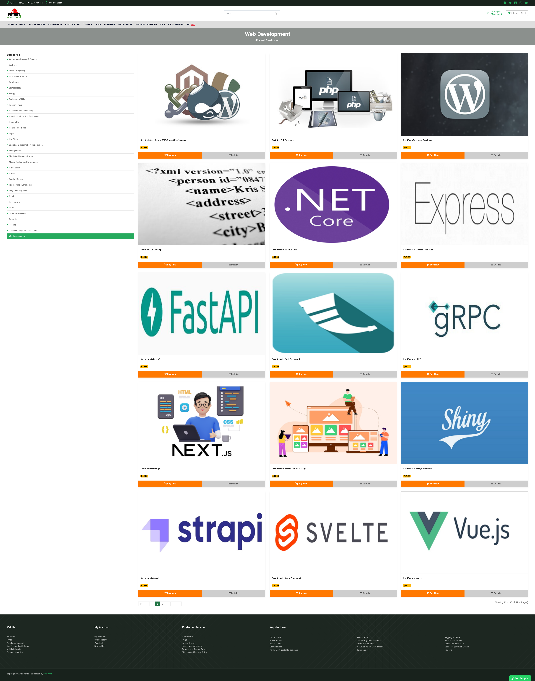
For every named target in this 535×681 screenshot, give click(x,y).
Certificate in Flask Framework (286, 359)
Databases (14, 82)
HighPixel (47, 674)
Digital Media (15, 88)
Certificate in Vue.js (412, 578)
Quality (12, 196)
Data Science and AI (18, 76)
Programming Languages (20, 185)
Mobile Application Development (23, 162)
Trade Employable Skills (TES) (23, 230)
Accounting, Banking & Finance (23, 59)
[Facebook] (505, 3)
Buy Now (171, 155)
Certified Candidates (454, 643)
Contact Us (187, 636)
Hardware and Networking (21, 111)
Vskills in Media (14, 649)
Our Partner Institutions (18, 646)
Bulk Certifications (365, 643)
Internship (109, 24)
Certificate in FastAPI (150, 359)
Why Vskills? (275, 637)
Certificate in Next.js (150, 469)
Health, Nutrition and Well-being (23, 116)
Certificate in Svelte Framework (286, 578)
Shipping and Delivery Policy (194, 652)
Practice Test (72, 24)
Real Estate (14, 202)
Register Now (276, 643)
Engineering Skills (17, 99)
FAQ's (9, 640)
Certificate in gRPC (412, 359)
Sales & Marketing (17, 213)
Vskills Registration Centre (457, 647)
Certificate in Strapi (149, 578)
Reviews (448, 650)
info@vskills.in (55, 3)
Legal (11, 133)
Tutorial (88, 24)
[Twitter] (510, 3)
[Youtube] (526, 3)
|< (141, 604)
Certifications (36, 24)
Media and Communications (22, 156)
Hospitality (14, 122)
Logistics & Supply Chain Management (26, 145)
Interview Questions (146, 24)
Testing (12, 225)
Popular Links (15, 24)
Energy (12, 93)
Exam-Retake (276, 647)
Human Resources (17, 128)
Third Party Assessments (369, 640)
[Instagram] (521, 3)
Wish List (98, 643)
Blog (98, 24)
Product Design (16, 179)
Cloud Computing (17, 71)
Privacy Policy (188, 643)
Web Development (270, 40)
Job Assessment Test (181, 24)
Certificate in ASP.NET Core (284, 250)
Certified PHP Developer (283, 140)
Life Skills (13, 139)
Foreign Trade (15, 105)
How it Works (276, 640)
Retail (11, 208)
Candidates (54, 24)
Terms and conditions (192, 646)
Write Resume (125, 24)
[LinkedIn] (516, 3)
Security (13, 219)
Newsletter (99, 646)
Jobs (162, 24)
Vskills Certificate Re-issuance (284, 650)
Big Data (13, 65)
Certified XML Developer (151, 250)
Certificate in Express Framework (418, 250)
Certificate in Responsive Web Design (289, 469)
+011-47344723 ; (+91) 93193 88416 (26, 3)
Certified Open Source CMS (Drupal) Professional (163, 140)
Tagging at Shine (452, 637)
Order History (100, 640)
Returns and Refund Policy (194, 649)
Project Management (18, 190)
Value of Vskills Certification (370, 647)
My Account (100, 636)
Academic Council (15, 643)
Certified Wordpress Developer (417, 140)
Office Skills (14, 168)
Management (15, 151)
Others (12, 173)
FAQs (184, 640)
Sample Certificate (453, 640)
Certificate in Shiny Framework (417, 469)
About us (11, 636)
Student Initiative (15, 652)
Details (235, 155)
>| (178, 604)
